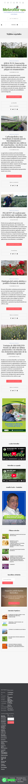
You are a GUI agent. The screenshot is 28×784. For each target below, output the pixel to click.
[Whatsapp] (4, 780)
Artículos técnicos (14, 60)
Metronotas (4, 755)
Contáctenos (14, 603)
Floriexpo (12, 564)
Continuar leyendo (14, 96)
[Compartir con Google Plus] (15, 109)
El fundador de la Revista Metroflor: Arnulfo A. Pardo (10, 699)
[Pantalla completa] (24, 459)
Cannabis (3, 724)
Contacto (10, 694)
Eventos (3, 739)
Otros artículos (3, 765)
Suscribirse (10, 710)
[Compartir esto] (10, 109)
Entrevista (4, 738)
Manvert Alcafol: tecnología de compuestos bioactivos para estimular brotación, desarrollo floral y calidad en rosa (17, 543)
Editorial (3, 733)
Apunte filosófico (3, 716)
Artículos (3, 719)
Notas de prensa (3, 762)
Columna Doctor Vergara (3, 727)
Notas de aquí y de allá (3, 758)
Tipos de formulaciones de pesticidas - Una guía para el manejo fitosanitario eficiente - (16, 645)
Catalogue (10, 692)
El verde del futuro (3, 735)
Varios (3, 769)
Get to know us (10, 705)
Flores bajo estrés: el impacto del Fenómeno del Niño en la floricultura (16, 615)
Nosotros (10, 708)
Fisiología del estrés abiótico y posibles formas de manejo (14, 282)
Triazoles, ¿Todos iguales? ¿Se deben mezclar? (15, 622)
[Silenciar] (21, 459)
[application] (14, 453)
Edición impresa (3, 730)
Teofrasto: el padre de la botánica (17, 629)
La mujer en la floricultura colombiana (4, 751)
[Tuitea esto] (12, 109)
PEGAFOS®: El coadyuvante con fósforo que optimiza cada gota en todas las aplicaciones (14, 215)
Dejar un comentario (14, 106)
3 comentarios (14, 250)
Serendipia (4, 767)
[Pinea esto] (17, 109)
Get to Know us (14, 18)
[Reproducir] (4, 459)
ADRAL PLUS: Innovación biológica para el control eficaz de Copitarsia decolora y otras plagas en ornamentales (14, 66)
